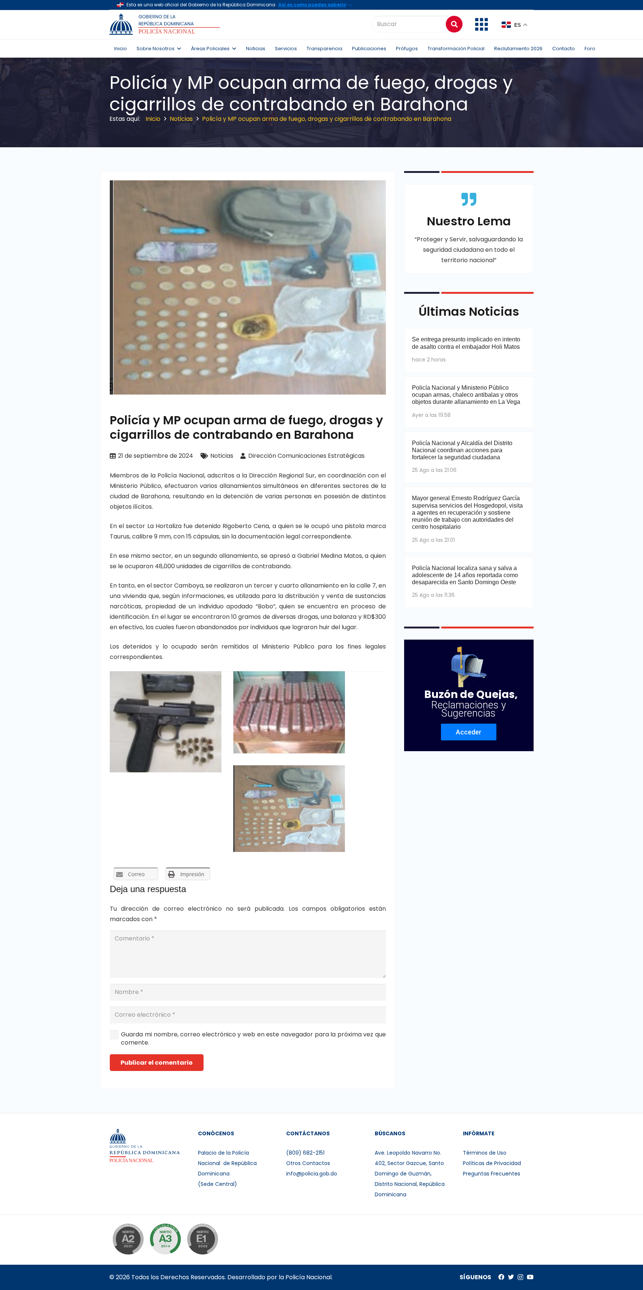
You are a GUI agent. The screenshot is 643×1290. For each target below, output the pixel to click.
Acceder (469, 732)
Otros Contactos (308, 1163)
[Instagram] (520, 1277)
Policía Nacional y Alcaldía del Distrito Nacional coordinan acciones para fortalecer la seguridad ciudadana (462, 450)
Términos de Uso (484, 1153)
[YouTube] (530, 1277)
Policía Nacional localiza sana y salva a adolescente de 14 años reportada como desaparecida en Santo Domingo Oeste (465, 575)
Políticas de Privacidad (492, 1163)
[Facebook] (501, 1277)
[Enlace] (165, 24)
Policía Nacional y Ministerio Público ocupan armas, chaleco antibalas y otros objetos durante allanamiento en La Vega (466, 395)
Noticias (221, 455)
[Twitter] (511, 1277)
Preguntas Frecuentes (491, 1173)
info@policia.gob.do (311, 1173)
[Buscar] (454, 24)
